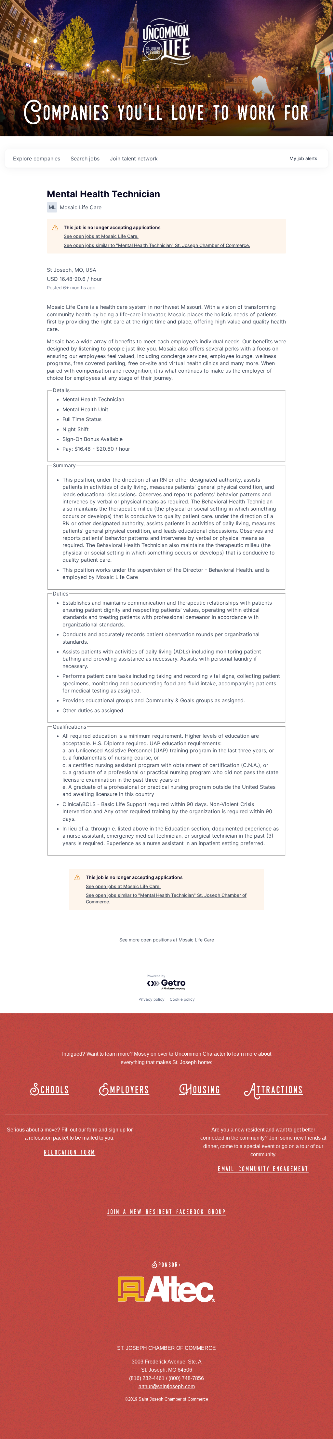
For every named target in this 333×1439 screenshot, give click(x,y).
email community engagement (263, 1169)
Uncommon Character (200, 1054)
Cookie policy (182, 999)
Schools (49, 1090)
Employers (124, 1090)
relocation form (69, 1152)
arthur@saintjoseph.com (167, 1386)
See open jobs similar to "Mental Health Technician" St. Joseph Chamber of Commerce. (157, 245)
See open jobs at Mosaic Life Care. (101, 236)
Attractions (276, 1090)
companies (36, 158)
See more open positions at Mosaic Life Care (166, 939)
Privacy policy (152, 999)
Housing (199, 1090)
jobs (85, 158)
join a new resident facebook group (166, 1212)
